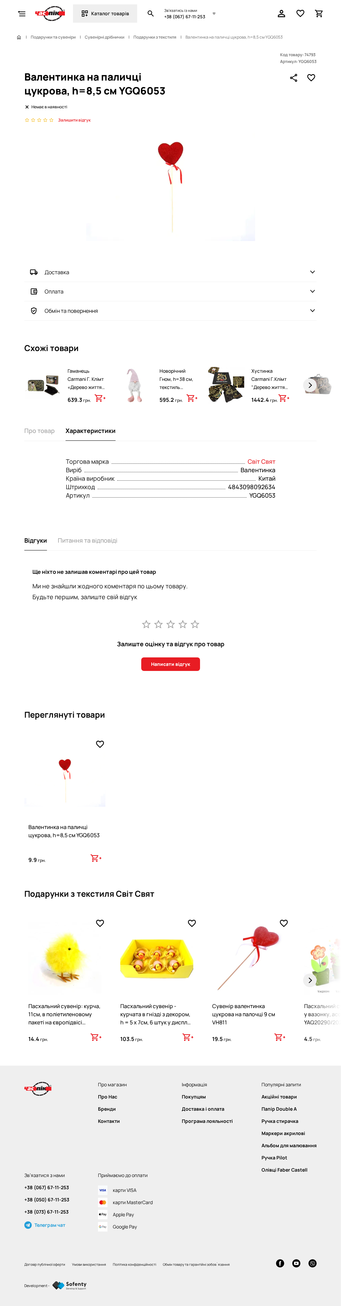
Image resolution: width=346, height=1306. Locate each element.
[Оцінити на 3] (170, 623)
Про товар (39, 431)
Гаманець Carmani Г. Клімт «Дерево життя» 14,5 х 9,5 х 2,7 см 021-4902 (86, 387)
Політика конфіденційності (134, 1264)
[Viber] (312, 1264)
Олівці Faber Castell (284, 1170)
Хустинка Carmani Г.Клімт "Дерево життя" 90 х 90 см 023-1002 (269, 387)
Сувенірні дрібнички (104, 37)
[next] (310, 385)
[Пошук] (150, 13)
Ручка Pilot (274, 1157)
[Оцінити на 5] (195, 623)
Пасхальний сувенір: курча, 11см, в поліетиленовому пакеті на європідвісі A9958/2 (64, 1018)
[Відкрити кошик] (319, 13)
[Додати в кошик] (100, 398)
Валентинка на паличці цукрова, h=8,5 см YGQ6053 (64, 831)
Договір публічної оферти (44, 1264)
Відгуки (35, 540)
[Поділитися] (293, 78)
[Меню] (21, 13)
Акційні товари (279, 1097)
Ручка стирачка (280, 1121)
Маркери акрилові (283, 1133)
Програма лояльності (207, 1121)
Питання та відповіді (87, 540)
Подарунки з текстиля (154, 37)
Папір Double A (279, 1109)
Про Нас (107, 1097)
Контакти (109, 1121)
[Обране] (300, 13)
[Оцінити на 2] (158, 623)
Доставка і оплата (203, 1109)
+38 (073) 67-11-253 (46, 1212)
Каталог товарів (110, 13)
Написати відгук (170, 664)
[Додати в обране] (311, 78)
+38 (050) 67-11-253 (46, 1199)
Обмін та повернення (71, 310)
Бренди (107, 1109)
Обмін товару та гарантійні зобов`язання (196, 1264)
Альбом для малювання (289, 1145)
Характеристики (91, 431)
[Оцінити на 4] (182, 623)
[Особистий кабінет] (281, 13)
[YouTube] (296, 1264)
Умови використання (89, 1264)
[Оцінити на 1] (146, 623)
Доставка (57, 272)
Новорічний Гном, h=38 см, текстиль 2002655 (176, 383)
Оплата (54, 291)
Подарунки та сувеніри (53, 37)
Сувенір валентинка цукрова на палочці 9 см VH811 (243, 1014)
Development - (37, 1285)
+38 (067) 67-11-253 (184, 17)
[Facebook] (280, 1264)
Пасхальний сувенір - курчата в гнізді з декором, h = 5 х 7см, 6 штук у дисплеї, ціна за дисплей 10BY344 (156, 1018)
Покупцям (194, 1097)
